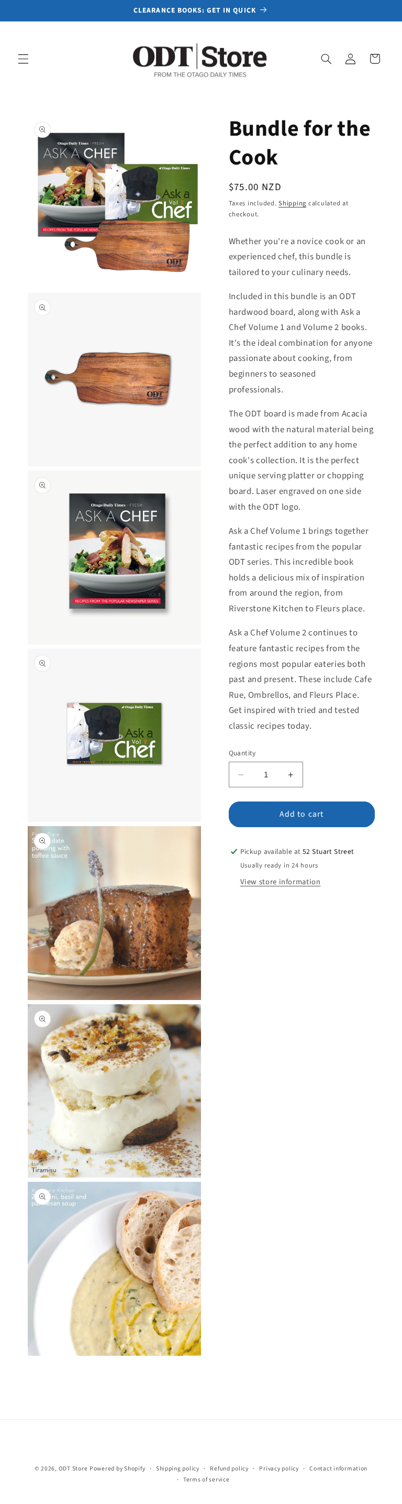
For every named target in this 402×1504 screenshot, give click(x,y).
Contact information (338, 1468)
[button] (23, 59)
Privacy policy (278, 1468)
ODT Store (73, 1468)
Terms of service (206, 1479)
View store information (280, 881)
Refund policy (229, 1468)
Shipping (292, 203)
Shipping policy (177, 1468)
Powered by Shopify (117, 1468)
